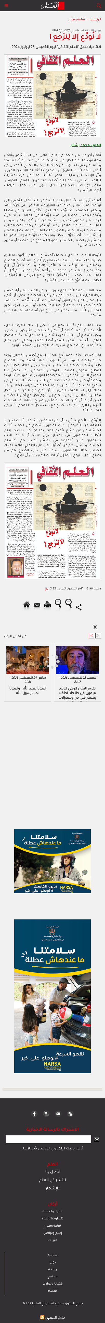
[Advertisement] (43, 661)
